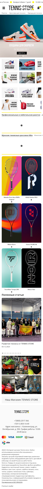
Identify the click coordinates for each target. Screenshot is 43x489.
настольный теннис (17, 467)
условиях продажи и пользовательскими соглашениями (21, 479)
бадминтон (6, 467)
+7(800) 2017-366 (21, 420)
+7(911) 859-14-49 (21, 424)
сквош (27, 467)
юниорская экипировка (19, 474)
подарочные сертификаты (24, 476)
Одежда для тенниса (35, 13)
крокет (18, 469)
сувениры (29, 472)
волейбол (37, 465)
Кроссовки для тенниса (17, 13)
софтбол (25, 469)
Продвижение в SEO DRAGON (12, 482)
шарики (10, 472)
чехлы (4, 472)
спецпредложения (8, 476)
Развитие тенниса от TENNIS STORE (18, 344)
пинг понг (12, 469)
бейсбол (5, 469)
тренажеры (6, 474)
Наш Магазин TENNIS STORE (21, 399)
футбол (30, 465)
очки (36, 469)
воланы (31, 469)
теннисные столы (19, 472)
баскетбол (23, 465)
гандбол (33, 467)
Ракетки (4, 13)
